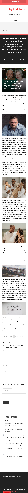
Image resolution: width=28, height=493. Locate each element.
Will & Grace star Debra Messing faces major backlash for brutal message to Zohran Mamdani (14, 437)
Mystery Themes (14, 491)
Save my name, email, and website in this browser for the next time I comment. (13, 385)
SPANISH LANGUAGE (9, 78)
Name (5, 365)
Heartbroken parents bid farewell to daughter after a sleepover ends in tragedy (15, 456)
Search (11, 14)
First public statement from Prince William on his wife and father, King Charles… (14, 423)
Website (5, 376)
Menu (15, 20)
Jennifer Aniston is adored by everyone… (14, 430)
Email (5, 371)
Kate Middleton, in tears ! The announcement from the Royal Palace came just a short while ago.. (14, 447)
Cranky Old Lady (14, 9)
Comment (6, 350)
